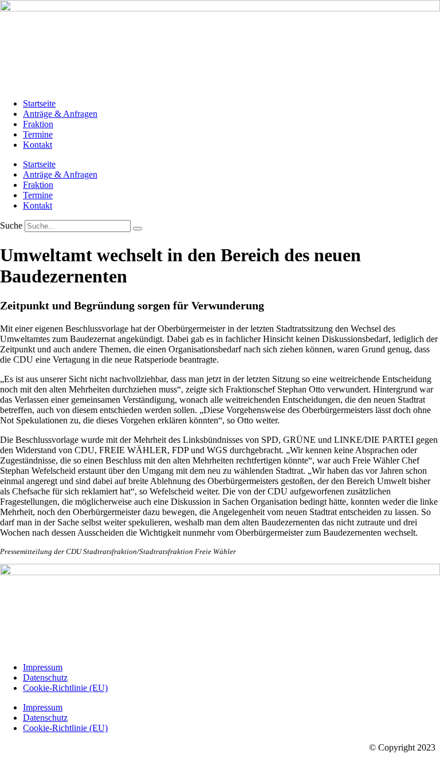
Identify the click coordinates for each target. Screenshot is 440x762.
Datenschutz (45, 677)
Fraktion (38, 124)
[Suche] (137, 228)
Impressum (42, 667)
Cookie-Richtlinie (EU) (65, 688)
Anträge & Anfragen (60, 114)
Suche (11, 225)
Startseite (39, 103)
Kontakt (37, 145)
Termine (38, 134)
